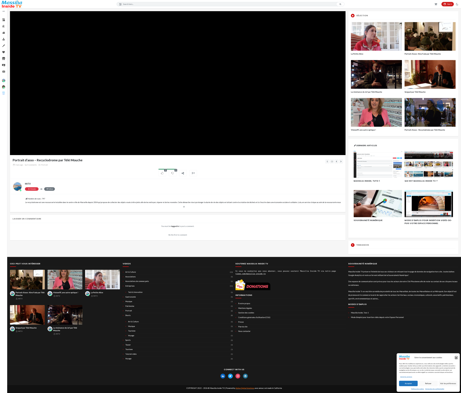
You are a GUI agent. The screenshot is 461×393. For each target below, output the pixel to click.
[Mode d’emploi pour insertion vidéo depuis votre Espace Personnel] (429, 203)
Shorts (128, 315)
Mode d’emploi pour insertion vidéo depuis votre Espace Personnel (428, 222)
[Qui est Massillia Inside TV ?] (429, 164)
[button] (456, 357)
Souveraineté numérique (368, 220)
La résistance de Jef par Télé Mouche (366, 92)
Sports (128, 340)
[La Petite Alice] (376, 36)
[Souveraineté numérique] (378, 203)
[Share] (183, 173)
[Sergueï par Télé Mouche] (430, 74)
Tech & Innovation (135, 292)
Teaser (128, 345)
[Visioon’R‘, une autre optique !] (376, 112)
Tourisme (131, 331)
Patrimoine (129, 306)
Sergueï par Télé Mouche (415, 92)
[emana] (3, 93)
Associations (130, 277)
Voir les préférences (448, 383)
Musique (128, 301)
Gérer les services (406, 377)
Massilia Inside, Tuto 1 (367, 181)
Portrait (44, 165)
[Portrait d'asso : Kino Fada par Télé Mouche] (341, 161)
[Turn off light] (327, 161)
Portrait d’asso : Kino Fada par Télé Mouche (423, 54)
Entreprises (130, 286)
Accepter (408, 383)
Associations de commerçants (137, 281)
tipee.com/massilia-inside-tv (250, 274)
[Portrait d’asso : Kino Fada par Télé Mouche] (430, 36)
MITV (28, 183)
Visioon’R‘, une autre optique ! (363, 130)
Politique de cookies (417, 389)
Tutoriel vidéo (131, 354)
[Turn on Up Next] (332, 161)
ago (19, 165)
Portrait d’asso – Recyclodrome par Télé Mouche (425, 130)
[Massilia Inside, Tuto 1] (378, 164)
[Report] (193, 173)
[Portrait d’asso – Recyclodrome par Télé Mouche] (430, 112)
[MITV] (3, 80)
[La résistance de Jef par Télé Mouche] (336, 161)
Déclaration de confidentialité (434, 389)
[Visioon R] (3, 87)
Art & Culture (130, 272)
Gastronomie (130, 297)
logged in (175, 226)
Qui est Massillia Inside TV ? (421, 181)
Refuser (428, 383)
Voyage (131, 335)
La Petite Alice (357, 54)
